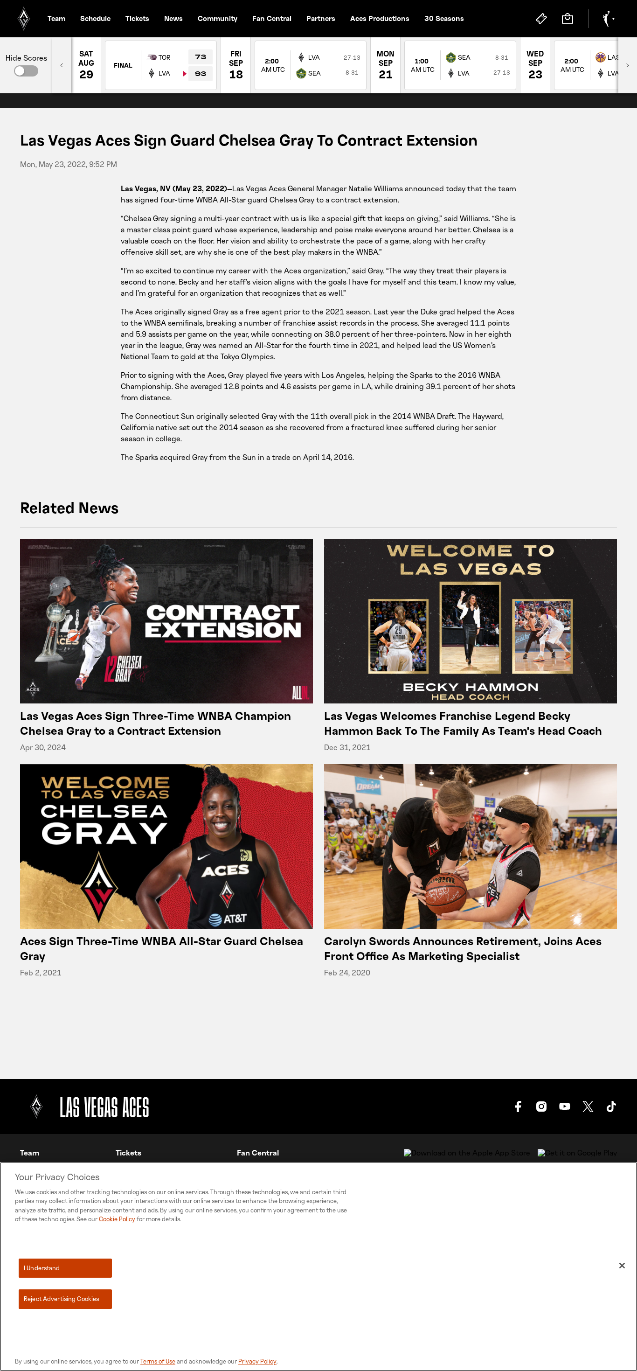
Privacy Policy (257, 1361)
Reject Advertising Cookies (61, 1298)
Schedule (95, 18)
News (173, 18)
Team (56, 18)
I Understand (42, 1268)
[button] (26, 71)
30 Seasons (444, 18)
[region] (318, 1266)
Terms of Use (157, 1361)
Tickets (137, 18)
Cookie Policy (117, 1219)
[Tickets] (541, 18)
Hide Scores (26, 58)
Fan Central (271, 18)
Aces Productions (379, 18)
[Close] (622, 1265)
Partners (320, 18)
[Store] (567, 18)
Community (217, 18)
